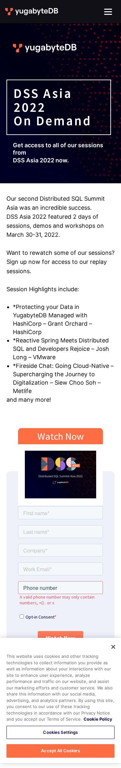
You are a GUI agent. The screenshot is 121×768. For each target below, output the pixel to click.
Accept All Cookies (60, 750)
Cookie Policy (98, 719)
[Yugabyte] (32, 11)
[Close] (113, 647)
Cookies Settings (60, 732)
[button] (108, 11)
